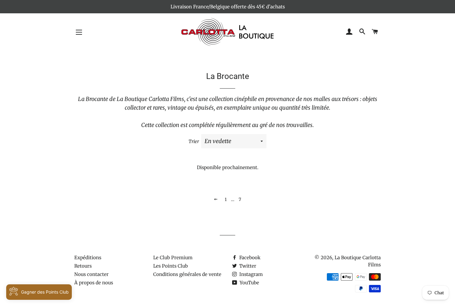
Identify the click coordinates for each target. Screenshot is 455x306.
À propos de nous (93, 283)
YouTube (248, 283)
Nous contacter (91, 274)
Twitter (247, 266)
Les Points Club (170, 266)
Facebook (249, 257)
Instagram (250, 274)
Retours (83, 266)
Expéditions (87, 257)
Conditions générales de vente (187, 274)
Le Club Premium (173, 257)
